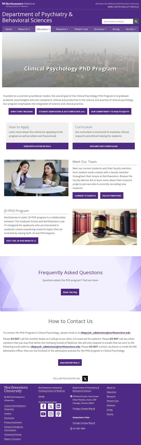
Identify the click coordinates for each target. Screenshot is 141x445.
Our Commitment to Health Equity (110, 111)
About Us (111, 387)
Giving (115, 29)
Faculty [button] (130, 29)
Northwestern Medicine (105, 3)
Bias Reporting (68, 362)
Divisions (111, 405)
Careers (7, 413)
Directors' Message (22, 111)
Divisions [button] (99, 29)
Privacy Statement (13, 422)
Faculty (110, 414)
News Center (114, 7)
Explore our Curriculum (103, 146)
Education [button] (42, 29)
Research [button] (61, 29)
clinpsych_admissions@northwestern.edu (105, 332)
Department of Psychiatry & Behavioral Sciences (37, 17)
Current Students (85, 195)
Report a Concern (12, 439)
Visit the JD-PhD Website (20, 240)
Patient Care (81, 29)
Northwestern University (128, 3)
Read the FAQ (70, 292)
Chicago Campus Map (83, 408)
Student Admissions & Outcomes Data (59, 111)
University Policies (13, 434)
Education (111, 392)
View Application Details (37, 146)
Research (111, 396)
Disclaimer (9, 418)
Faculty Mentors (111, 195)
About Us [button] (23, 29)
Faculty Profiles (130, 7)
